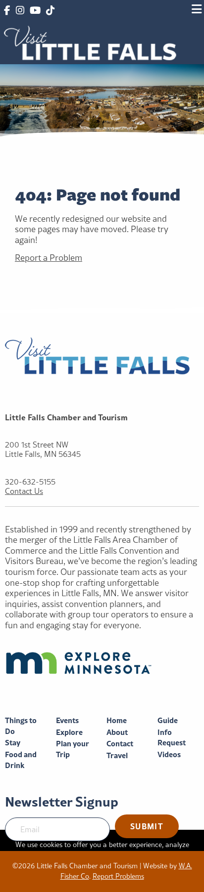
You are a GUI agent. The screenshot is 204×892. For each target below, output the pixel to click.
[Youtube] (35, 11)
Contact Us (24, 491)
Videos (169, 754)
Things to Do (21, 725)
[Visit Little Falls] (90, 42)
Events (67, 720)
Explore (69, 732)
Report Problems (118, 876)
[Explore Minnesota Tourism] (102, 662)
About (117, 732)
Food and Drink (21, 759)
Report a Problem (48, 257)
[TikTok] (50, 11)
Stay (12, 742)
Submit (146, 826)
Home (116, 720)
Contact (119, 743)
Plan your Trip (72, 749)
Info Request (171, 737)
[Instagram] (19, 11)
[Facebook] (6, 11)
